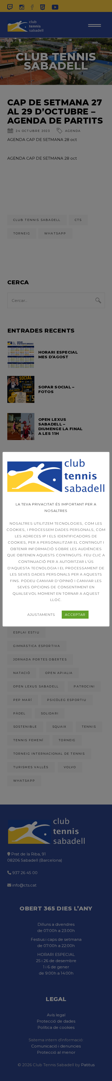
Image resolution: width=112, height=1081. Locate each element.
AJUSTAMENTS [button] (41, 614)
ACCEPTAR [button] (75, 614)
